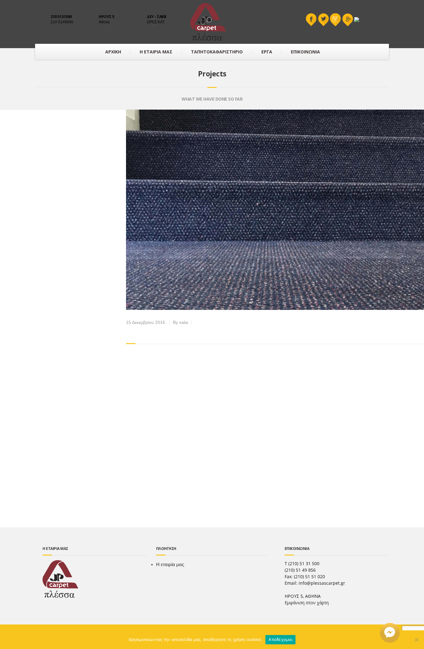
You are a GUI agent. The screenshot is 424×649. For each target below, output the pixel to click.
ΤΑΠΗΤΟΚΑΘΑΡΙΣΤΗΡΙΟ (217, 52)
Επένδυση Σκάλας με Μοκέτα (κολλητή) (215, 332)
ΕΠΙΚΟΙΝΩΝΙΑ (305, 52)
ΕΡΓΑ (266, 52)
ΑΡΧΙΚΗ (113, 52)
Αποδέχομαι (280, 639)
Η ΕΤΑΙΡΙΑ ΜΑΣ (156, 52)
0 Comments (208, 322)
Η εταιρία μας (170, 564)
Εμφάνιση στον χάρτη (307, 603)
